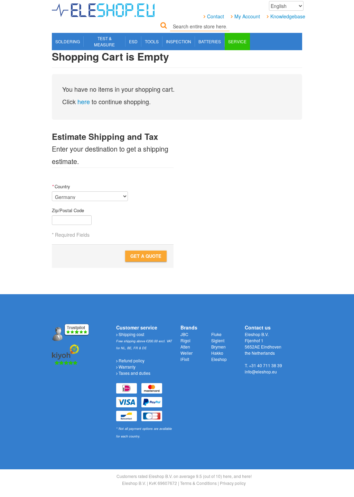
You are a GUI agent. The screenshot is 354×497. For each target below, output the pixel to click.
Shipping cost (131, 334)
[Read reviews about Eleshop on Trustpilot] (71, 332)
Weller (186, 353)
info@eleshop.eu (261, 371)
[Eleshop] (104, 8)
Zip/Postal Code (68, 210)
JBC (184, 334)
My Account (247, 16)
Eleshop (219, 359)
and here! (243, 476)
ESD (133, 41)
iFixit (184, 359)
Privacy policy (233, 483)
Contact (215, 16)
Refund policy (131, 360)
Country (61, 186)
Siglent (217, 340)
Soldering (67, 41)
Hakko (217, 353)
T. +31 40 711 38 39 (263, 365)
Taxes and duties (134, 373)
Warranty (127, 367)
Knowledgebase (287, 16)
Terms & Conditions (198, 483)
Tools (152, 41)
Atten (185, 347)
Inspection (178, 41)
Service (237, 41)
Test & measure (104, 41)
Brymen (218, 347)
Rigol (185, 340)
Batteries (209, 41)
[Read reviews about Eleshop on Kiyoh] (66, 354)
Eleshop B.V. (134, 483)
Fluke (216, 334)
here (83, 101)
